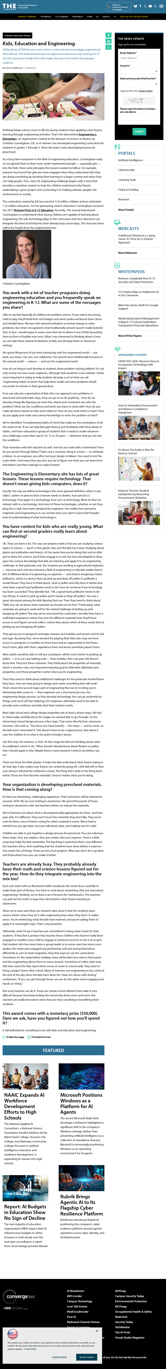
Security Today (124, 1322)
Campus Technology (79, 1301)
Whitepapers (131, 271)
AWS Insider (74, 1296)
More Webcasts (127, 253)
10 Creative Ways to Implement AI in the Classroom (138, 293)
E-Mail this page (15, 1037)
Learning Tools (127, 180)
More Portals (126, 210)
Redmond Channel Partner (83, 1322)
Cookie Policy (30, 1349)
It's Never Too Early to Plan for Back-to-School (136, 451)
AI (97, 16)
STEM (89, 16)
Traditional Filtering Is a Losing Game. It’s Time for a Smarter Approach (136, 239)
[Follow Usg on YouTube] (150, 6)
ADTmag (120, 1291)
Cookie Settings (59, 1357)
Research (78, 16)
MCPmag (120, 1306)
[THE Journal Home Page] (20, 6)
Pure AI (71, 1317)
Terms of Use (103, 1357)
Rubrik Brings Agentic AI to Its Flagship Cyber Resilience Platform (81, 1205)
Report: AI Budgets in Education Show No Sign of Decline (25, 1212)
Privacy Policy (146, 90)
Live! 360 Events (77, 1306)
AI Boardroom (75, 1291)
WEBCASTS (128, 228)
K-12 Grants (62, 16)
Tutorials (46, 16)
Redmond (121, 1317)
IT (115, 16)
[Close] (97, 1330)
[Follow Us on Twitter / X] (145, 6)
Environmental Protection (131, 1301)
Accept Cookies (87, 1357)
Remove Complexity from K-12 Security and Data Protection (136, 280)
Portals (126, 153)
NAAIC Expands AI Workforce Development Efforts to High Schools (24, 1106)
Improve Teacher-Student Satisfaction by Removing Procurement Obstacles (133, 494)
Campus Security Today (129, 1296)
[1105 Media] (19, 1326)
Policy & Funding (128, 189)
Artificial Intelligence (130, 160)
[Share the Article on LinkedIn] (109, 41)
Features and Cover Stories (18, 35)
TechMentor (122, 1327)
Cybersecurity (126, 170)
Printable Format (41, 1037)
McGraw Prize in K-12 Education (33, 210)
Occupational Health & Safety (133, 1311)
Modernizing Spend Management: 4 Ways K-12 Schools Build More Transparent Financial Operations (139, 321)
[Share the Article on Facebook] (109, 35)
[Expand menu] (161, 7)
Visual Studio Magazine (129, 1337)
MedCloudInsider (78, 1311)
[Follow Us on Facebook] (140, 5)
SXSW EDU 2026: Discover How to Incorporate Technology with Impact (138, 364)
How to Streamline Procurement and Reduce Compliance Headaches (138, 409)
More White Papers (130, 336)
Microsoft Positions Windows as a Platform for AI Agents (81, 1103)
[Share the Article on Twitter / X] (109, 47)
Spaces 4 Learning (78, 1327)
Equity (106, 16)
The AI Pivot (122, 1332)
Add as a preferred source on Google (120, 7)
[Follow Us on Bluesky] (135, 6)
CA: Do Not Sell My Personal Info (128, 1357)
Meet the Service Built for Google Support (138, 307)
